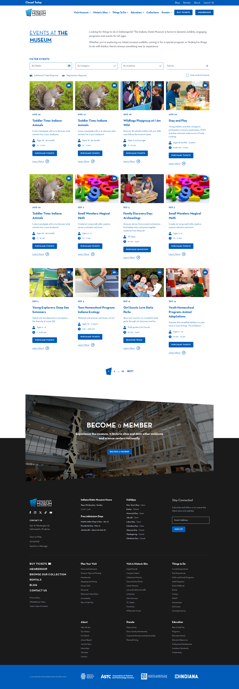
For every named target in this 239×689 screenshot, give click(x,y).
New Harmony (131, 598)
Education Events (178, 636)
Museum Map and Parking (91, 573)
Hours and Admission (89, 569)
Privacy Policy (35, 598)
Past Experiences (178, 573)
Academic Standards (180, 648)
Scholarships (177, 652)
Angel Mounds (131, 569)
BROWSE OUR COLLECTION (48, 574)
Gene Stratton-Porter (134, 582)
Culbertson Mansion (134, 577)
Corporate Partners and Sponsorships (141, 636)
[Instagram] (35, 513)
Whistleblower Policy (38, 602)
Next (130, 371)
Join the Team (86, 644)
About (197, 3)
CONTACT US (38, 590)
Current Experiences (180, 569)
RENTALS (35, 579)
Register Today (134, 340)
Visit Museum (81, 12)
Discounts (84, 590)
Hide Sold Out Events (199, 75)
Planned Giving (132, 640)
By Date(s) (36, 66)
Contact (84, 657)
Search (207, 3)
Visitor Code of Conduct (39, 606)
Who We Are (85, 627)
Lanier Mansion (132, 586)
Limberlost (130, 594)
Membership (204, 12)
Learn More (38, 161)
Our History (85, 632)
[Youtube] (51, 513)
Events (174, 590)
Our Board (85, 636)
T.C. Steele (130, 602)
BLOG (33, 585)
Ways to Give (131, 627)
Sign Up (179, 529)
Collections (152, 12)
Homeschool (177, 602)
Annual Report (86, 640)
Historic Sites (100, 12)
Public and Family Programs (183, 577)
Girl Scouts (176, 607)
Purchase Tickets (44, 153)
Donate (166, 12)
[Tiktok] (46, 513)
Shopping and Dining (89, 582)
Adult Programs (178, 582)
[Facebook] (30, 513)
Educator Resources (180, 640)
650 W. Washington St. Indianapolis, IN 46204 (40, 527)
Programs (176, 632)
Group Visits (85, 586)
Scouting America (179, 611)
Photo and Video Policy (89, 594)
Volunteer (84, 652)
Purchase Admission (137, 249)
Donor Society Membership (136, 632)
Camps (175, 594)
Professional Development (182, 644)
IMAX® (174, 598)
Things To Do (119, 12)
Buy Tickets (183, 12)
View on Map (35, 537)
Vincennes (130, 607)
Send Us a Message (38, 546)
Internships (85, 648)
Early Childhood (178, 586)
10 (123, 371)
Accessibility (85, 598)
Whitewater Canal (133, 611)
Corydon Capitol (132, 573)
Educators (136, 12)
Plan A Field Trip (87, 602)
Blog (177, 3)
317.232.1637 (35, 541)
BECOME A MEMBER (119, 452)
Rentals (186, 3)
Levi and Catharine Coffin (136, 590)
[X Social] (40, 513)
